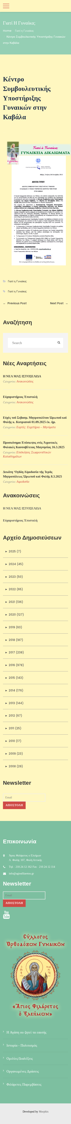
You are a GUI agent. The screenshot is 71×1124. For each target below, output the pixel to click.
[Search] (59, 343)
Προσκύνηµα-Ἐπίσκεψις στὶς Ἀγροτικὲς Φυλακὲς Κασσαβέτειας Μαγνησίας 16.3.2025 (33, 445)
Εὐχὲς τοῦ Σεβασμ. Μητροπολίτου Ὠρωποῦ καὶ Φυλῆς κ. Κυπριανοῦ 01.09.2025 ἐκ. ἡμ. (35, 420)
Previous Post (15, 303)
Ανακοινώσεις (25, 381)
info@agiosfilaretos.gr (21, 873)
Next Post (59, 303)
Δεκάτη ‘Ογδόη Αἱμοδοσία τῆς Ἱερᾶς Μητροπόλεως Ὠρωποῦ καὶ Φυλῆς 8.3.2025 (32, 474)
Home (7, 31)
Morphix (44, 1111)
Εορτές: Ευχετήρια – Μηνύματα (36, 427)
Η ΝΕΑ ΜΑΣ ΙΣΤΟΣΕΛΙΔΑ (22, 376)
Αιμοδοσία (22, 481)
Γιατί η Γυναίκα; (24, 31)
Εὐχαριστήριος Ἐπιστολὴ (20, 397)
